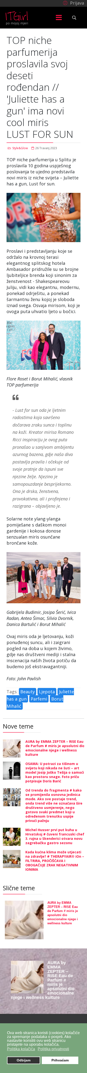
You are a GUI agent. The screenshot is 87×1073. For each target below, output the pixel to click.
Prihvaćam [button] (60, 1060)
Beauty (27, 691)
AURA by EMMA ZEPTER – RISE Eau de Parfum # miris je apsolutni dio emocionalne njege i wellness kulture (55, 748)
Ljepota (47, 691)
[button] (73, 2)
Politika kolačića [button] (21, 1049)
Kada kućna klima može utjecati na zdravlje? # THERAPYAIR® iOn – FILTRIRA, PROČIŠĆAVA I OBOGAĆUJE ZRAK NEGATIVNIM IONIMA (54, 861)
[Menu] (59, 17)
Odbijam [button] (23, 1060)
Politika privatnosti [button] (53, 1049)
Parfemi (39, 699)
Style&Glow (20, 148)
